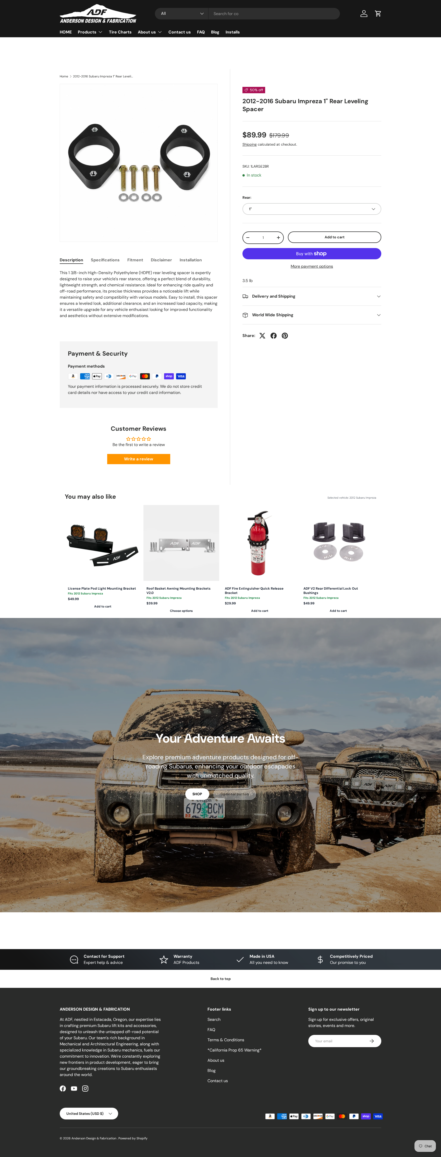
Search (213, 1019)
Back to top (221, 978)
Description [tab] (71, 260)
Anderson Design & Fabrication (94, 1138)
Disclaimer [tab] (161, 260)
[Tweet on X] (262, 335)
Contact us (179, 32)
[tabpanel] (139, 299)
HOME (66, 32)
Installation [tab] (191, 260)
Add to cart (335, 237)
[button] (378, 13)
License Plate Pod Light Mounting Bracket (102, 589)
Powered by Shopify (133, 1138)
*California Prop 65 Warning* (234, 1050)
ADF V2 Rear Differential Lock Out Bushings (330, 591)
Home (64, 76)
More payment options (312, 266)
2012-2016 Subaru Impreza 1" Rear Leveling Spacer (103, 76)
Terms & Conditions (225, 1040)
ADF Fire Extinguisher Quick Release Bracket (254, 591)
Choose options (181, 611)
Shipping (249, 144)
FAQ (201, 32)
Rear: (246, 197)
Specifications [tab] (105, 260)
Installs (233, 32)
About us (147, 32)
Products (87, 32)
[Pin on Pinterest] (284, 335)
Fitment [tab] (135, 260)
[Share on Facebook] (273, 335)
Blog (215, 32)
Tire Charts (120, 32)
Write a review (138, 459)
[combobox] (247, 13)
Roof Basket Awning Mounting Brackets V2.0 (178, 591)
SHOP (197, 794)
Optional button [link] (234, 794)
